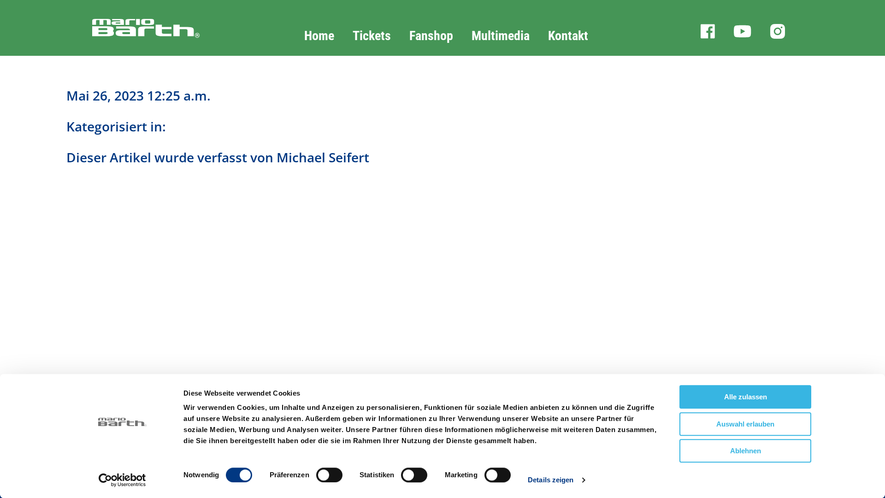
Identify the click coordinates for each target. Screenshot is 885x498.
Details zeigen (550, 480)
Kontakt (568, 35)
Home (319, 35)
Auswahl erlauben (745, 424)
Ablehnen (745, 451)
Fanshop (431, 35)
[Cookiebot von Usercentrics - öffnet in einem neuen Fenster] (122, 480)
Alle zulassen (745, 397)
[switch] (329, 475)
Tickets (372, 35)
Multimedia (501, 35)
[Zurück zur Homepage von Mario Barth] (123, 37)
